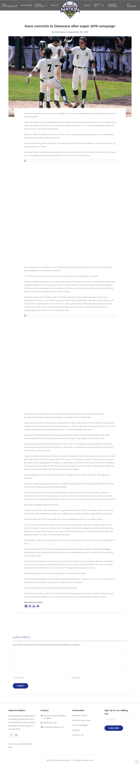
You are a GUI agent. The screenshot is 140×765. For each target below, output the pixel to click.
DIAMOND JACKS (79, 715)
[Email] (38, 606)
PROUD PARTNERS (80, 725)
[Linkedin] (34, 606)
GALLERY (76, 730)
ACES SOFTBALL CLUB (81, 720)
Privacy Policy (12, 744)
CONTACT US (78, 735)
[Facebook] (26, 606)
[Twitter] (30, 606)
